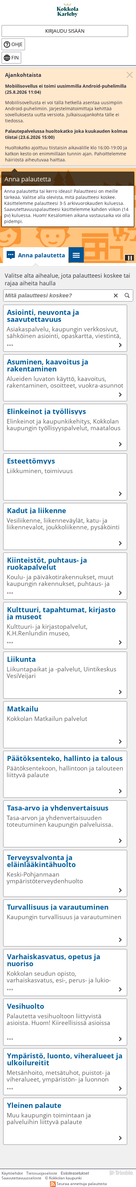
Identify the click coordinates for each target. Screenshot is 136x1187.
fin (15, 57)
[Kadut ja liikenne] (65, 526)
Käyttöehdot (12, 1173)
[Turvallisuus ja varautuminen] (65, 923)
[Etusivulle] (68, 10)
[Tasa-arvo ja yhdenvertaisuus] (65, 824)
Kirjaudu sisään (64, 31)
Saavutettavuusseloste (21, 1178)
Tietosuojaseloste (41, 1173)
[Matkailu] (65, 725)
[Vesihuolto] (65, 1022)
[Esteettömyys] (65, 477)
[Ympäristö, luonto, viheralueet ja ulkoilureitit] (65, 1071)
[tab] (35, 255)
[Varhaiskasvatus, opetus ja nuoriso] (65, 972)
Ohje (16, 44)
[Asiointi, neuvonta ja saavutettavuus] (65, 328)
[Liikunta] (65, 675)
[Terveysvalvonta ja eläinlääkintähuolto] (65, 873)
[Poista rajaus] (115, 295)
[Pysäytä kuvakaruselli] (129, 257)
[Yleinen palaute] (65, 1121)
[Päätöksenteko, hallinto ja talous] (65, 774)
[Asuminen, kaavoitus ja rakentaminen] (65, 378)
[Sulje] (129, 74)
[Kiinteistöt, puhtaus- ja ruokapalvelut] (65, 576)
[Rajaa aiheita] (127, 295)
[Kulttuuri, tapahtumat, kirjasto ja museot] (65, 625)
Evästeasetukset (75, 1173)
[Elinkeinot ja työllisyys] (65, 427)
